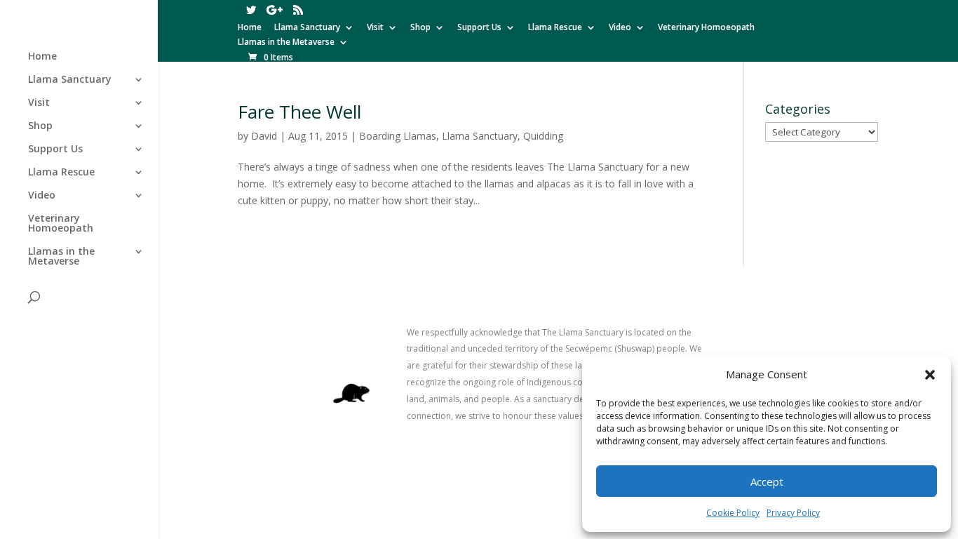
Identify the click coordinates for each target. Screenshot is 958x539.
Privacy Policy (793, 513)
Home (250, 28)
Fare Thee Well (299, 111)
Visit (375, 28)
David (264, 135)
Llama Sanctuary (307, 28)
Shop (420, 28)
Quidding (543, 135)
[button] (930, 375)
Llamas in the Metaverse (286, 43)
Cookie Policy (733, 513)
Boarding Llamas (397, 135)
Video (620, 28)
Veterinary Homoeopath (706, 28)
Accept (766, 481)
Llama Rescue (555, 28)
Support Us (479, 28)
